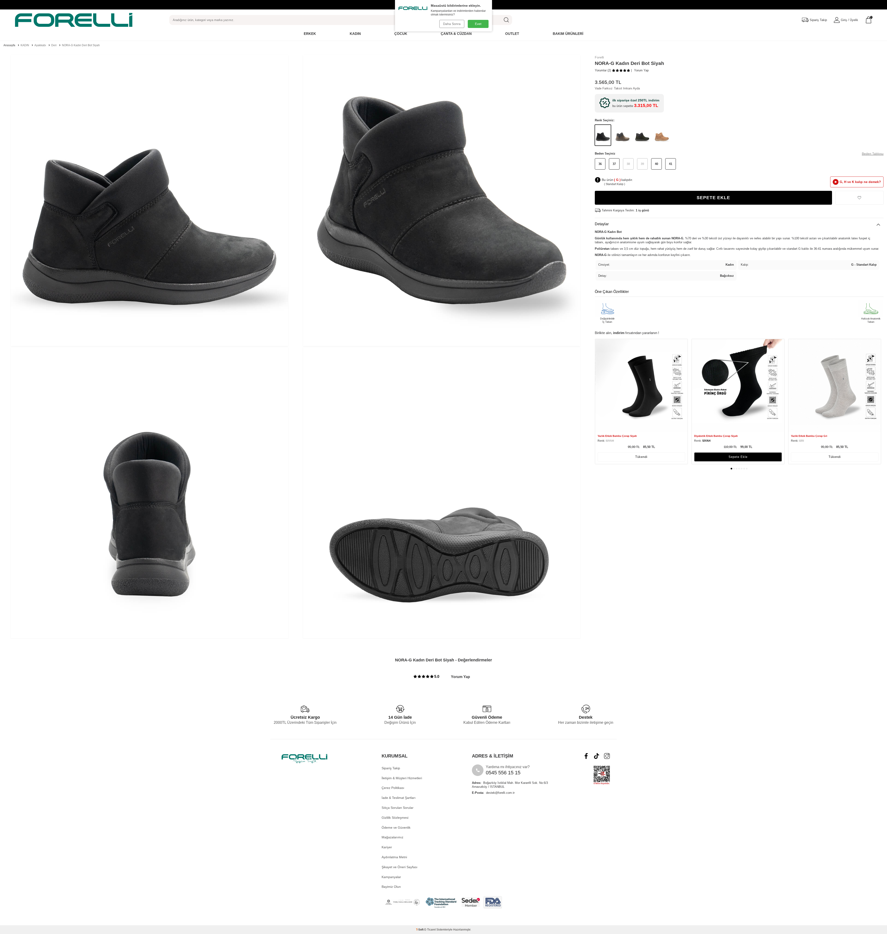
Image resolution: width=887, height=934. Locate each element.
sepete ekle (738, 457)
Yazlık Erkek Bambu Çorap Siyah (617, 436)
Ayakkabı (40, 45)
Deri (54, 45)
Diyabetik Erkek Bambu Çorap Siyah (716, 436)
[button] (731, 468)
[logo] (73, 20)
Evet (478, 24)
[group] (149, 200)
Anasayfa (9, 45)
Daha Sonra (452, 24)
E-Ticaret (430, 929)
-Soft (420, 929)
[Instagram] (607, 756)
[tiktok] (596, 756)
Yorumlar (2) (603, 70)
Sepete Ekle (713, 197)
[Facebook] (586, 756)
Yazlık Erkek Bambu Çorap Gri (809, 436)
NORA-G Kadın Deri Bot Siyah (81, 45)
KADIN (25, 45)
